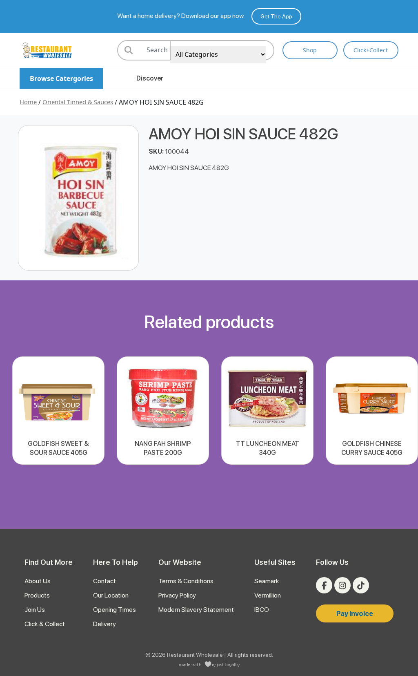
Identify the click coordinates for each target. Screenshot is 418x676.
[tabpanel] (58, 410)
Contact (104, 581)
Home (28, 102)
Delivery (104, 624)
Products (37, 595)
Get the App (276, 16)
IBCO (261, 609)
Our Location (111, 595)
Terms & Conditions (185, 581)
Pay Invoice (354, 613)
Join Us (34, 609)
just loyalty (228, 664)
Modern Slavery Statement (196, 609)
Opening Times (114, 609)
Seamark (266, 581)
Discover (149, 78)
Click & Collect (44, 624)
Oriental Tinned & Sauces (77, 102)
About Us (37, 581)
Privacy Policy (177, 595)
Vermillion (267, 595)
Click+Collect (371, 50)
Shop (310, 50)
